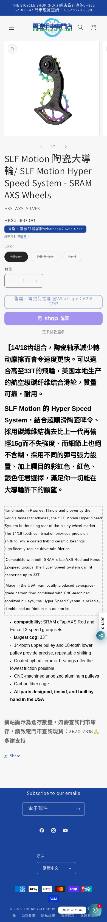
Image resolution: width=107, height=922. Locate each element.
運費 (23, 236)
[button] (11, 27)
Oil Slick (47, 258)
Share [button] (15, 756)
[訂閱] (78, 809)
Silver (18, 258)
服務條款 (68, 916)
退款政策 (29, 916)
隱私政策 (48, 916)
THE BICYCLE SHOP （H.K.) (46, 909)
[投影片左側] (41, 147)
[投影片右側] (66, 147)
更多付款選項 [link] (53, 332)
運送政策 (87, 916)
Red (74, 258)
